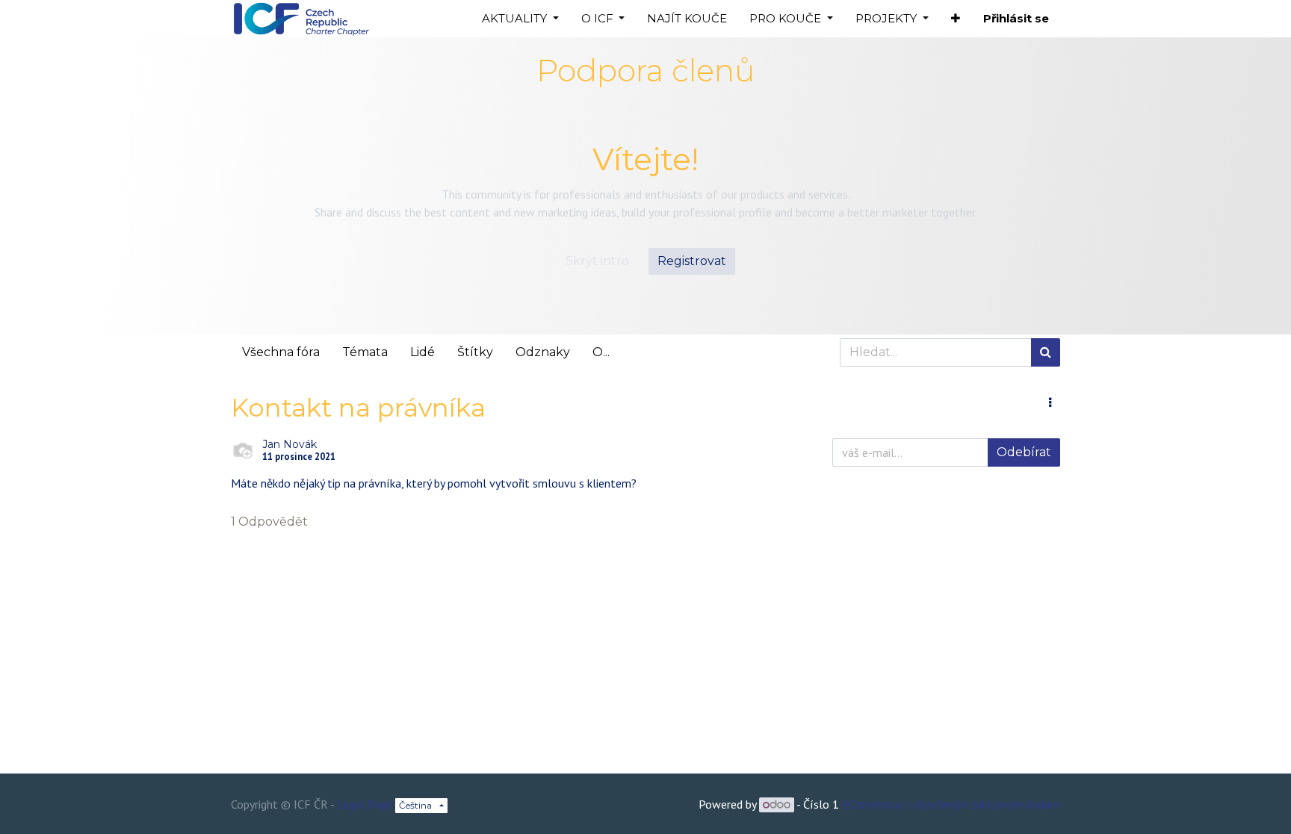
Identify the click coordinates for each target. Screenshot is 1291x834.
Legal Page (364, 804)
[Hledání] (1045, 352)
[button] (955, 19)
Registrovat (691, 261)
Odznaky (543, 352)
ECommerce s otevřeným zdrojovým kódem (951, 804)
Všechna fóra (281, 352)
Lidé (422, 352)
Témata (365, 352)
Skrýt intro (597, 261)
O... (601, 352)
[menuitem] (687, 19)
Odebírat (1024, 452)
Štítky (475, 352)
